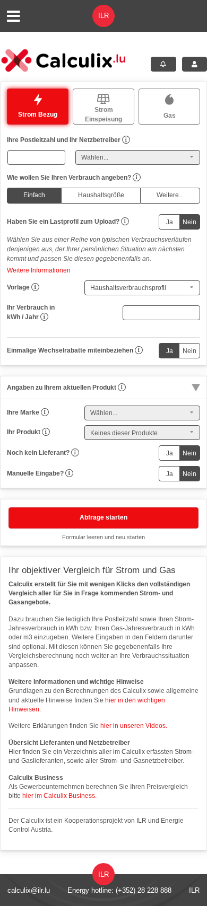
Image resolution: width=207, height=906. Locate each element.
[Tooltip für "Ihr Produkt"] (46, 432)
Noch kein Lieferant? (38, 453)
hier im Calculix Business (58, 796)
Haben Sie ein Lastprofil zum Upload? (63, 221)
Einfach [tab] (34, 195)
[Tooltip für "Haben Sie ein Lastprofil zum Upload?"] (125, 221)
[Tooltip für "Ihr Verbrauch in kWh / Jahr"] (44, 317)
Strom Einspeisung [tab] (103, 114)
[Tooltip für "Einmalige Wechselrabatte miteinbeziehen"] (139, 350)
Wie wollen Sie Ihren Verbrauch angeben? (69, 177)
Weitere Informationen (39, 270)
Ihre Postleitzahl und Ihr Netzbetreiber (63, 140)
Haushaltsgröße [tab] (101, 195)
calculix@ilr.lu (28, 890)
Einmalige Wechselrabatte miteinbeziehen (70, 350)
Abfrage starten (103, 517)
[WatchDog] (163, 64)
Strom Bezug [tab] (37, 114)
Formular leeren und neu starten (103, 537)
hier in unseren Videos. (133, 726)
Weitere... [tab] (170, 195)
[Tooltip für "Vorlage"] (35, 287)
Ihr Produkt (23, 432)
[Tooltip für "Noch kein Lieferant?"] (75, 453)
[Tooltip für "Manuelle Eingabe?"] (69, 473)
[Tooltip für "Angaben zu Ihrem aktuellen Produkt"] (122, 387)
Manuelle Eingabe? (35, 473)
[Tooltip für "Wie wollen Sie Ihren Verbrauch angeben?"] (137, 177)
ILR (194, 890)
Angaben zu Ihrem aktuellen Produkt (61, 387)
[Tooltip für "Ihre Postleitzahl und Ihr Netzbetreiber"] (126, 140)
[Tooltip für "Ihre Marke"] (45, 412)
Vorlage (18, 287)
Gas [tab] (169, 115)
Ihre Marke (23, 412)
